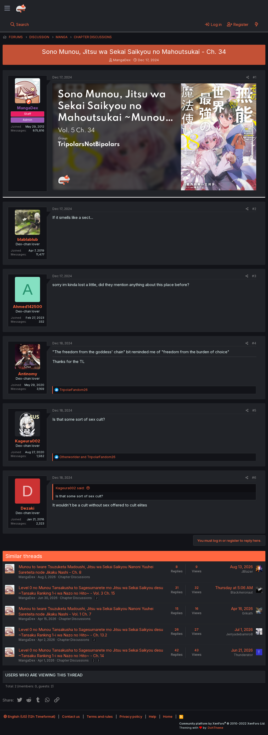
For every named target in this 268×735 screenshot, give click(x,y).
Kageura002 (27, 440)
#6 (254, 478)
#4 (254, 343)
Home (167, 716)
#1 (254, 77)
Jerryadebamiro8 (239, 634)
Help (152, 716)
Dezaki (27, 508)
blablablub (27, 239)
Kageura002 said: (70, 488)
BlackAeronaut (242, 592)
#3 (254, 276)
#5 (254, 410)
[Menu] (7, 8)
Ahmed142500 (27, 306)
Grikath (247, 613)
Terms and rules (100, 716)
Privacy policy (131, 716)
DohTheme (215, 728)
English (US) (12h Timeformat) (31, 716)
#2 (254, 209)
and (87, 457)
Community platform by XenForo (222, 723)
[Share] (247, 78)
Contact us (71, 716)
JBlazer (247, 571)
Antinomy (27, 373)
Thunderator (243, 655)
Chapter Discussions (74, 577)
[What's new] (256, 24)
